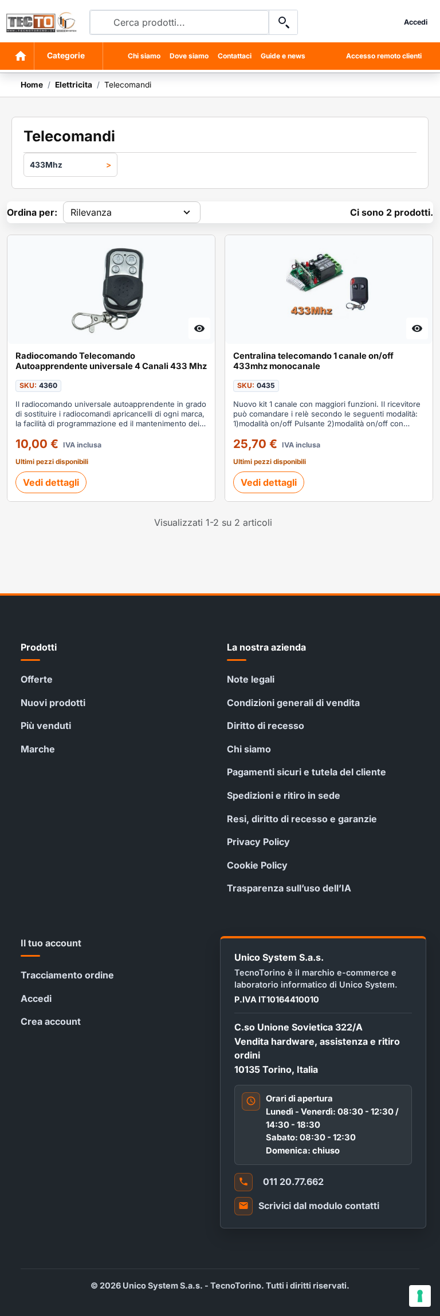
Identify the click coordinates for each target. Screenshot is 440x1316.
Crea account (51, 1021)
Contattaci (235, 55)
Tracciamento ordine (67, 975)
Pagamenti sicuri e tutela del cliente (306, 772)
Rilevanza (91, 212)
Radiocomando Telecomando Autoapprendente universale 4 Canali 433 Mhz (111, 361)
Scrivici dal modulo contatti (318, 1205)
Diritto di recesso (265, 725)
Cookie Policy (257, 865)
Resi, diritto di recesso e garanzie (302, 819)
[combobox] (179, 22)
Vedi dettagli (51, 482)
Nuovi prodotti (53, 702)
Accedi (36, 998)
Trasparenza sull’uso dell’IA (289, 888)
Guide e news (283, 55)
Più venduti (46, 725)
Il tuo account (51, 943)
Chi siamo (144, 55)
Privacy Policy (258, 841)
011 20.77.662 (293, 1181)
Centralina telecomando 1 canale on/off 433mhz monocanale (313, 361)
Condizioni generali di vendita (293, 702)
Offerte (37, 679)
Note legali (250, 679)
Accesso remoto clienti (384, 55)
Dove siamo (189, 55)
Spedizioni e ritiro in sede (283, 795)
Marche (38, 749)
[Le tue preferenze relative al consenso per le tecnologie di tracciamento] (420, 1296)
